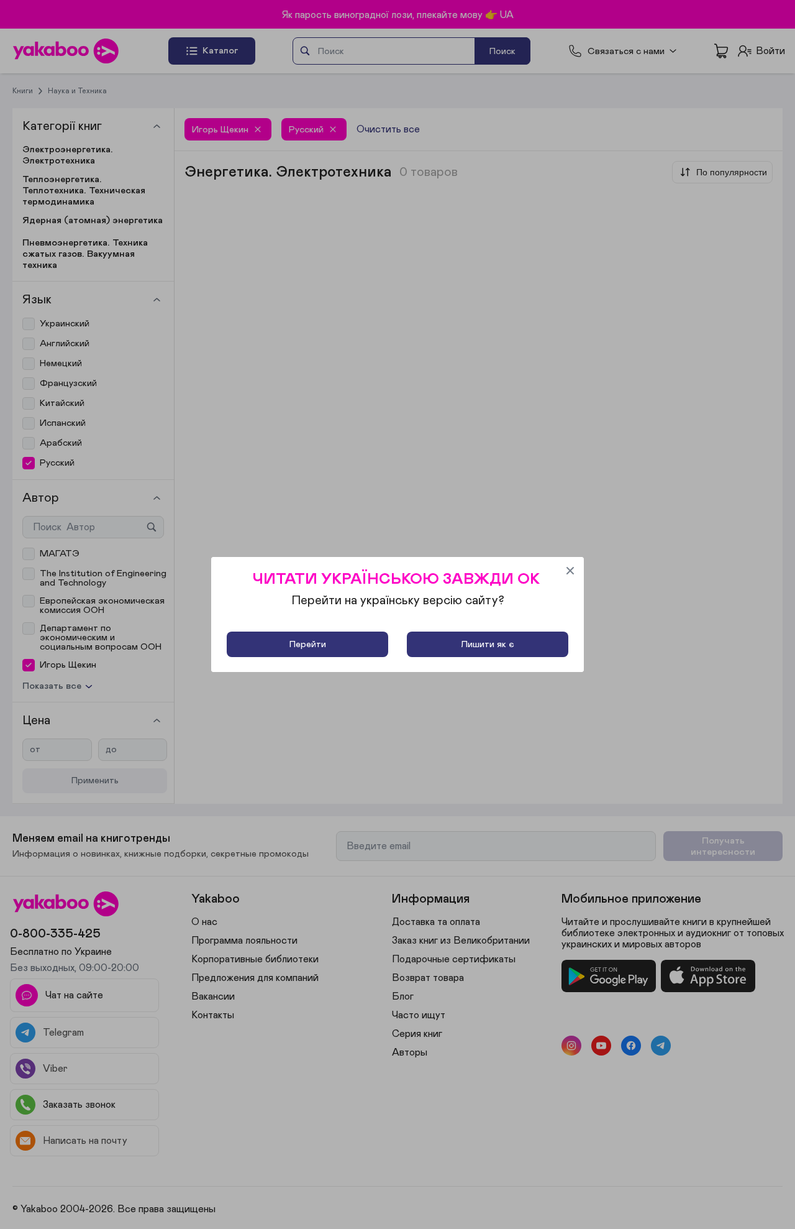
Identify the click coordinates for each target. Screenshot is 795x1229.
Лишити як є (487, 644)
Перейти (307, 644)
